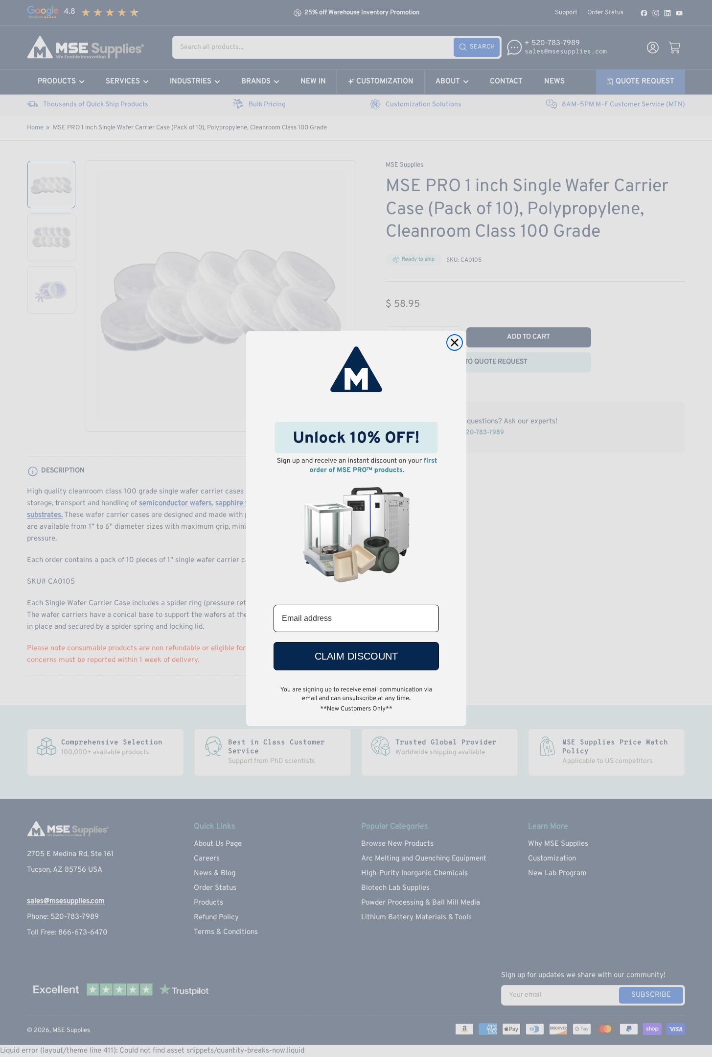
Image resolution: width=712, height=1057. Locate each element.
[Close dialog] (454, 342)
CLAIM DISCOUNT (356, 656)
